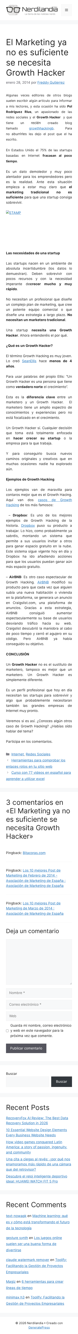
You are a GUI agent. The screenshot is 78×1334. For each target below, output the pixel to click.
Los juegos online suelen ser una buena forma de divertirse (34, 1244)
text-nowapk (16, 1216)
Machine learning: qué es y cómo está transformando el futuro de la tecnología (38, 1222)
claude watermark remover (27, 1260)
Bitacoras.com (34, 853)
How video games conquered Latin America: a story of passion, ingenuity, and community (36, 1147)
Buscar (11, 1074)
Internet (17, 754)
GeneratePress (39, 1327)
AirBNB (43, 582)
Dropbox (28, 526)
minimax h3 (15, 1297)
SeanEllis (29, 361)
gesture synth (17, 1238)
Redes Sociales (38, 754)
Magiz (11, 1282)
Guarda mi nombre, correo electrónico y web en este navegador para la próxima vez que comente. (40, 1030)
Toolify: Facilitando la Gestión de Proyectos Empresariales (36, 1266)
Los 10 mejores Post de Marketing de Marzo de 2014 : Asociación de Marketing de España (35, 908)
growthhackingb (41, 128)
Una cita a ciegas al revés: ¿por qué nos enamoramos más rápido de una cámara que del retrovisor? (38, 1164)
